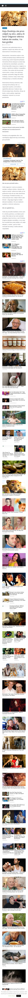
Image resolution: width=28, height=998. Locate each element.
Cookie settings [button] (11, 995)
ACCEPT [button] (18, 995)
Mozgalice (5, 28)
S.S (10, 44)
